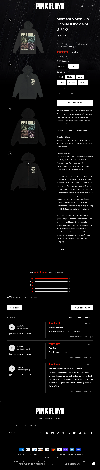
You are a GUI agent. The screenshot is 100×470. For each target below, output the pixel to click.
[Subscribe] (40, 433)
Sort (71, 317)
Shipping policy (75, 454)
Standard (62, 65)
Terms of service (57, 454)
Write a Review (85, 308)
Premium (73, 65)
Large (80, 76)
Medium (70, 76)
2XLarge (71, 82)
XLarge (61, 82)
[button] (5, 6)
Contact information (51, 457)
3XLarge (83, 82)
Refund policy (40, 454)
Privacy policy (24, 454)
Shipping (61, 39)
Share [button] (61, 249)
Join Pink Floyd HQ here (50, 419)
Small (60, 76)
